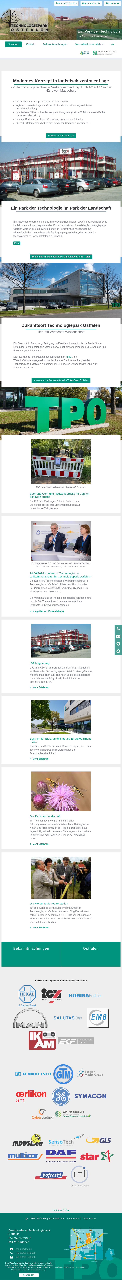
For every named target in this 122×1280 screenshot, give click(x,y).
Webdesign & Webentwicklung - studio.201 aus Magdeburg (61, 1267)
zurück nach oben (61, 1210)
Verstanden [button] (28, 1275)
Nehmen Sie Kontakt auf (61, 135)
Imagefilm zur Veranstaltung (48, 611)
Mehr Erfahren (40, 687)
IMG (69, 357)
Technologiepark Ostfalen (50, 1218)
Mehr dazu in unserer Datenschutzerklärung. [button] (28, 1270)
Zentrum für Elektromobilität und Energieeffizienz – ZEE (61, 256)
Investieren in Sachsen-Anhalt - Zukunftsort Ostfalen (61, 380)
